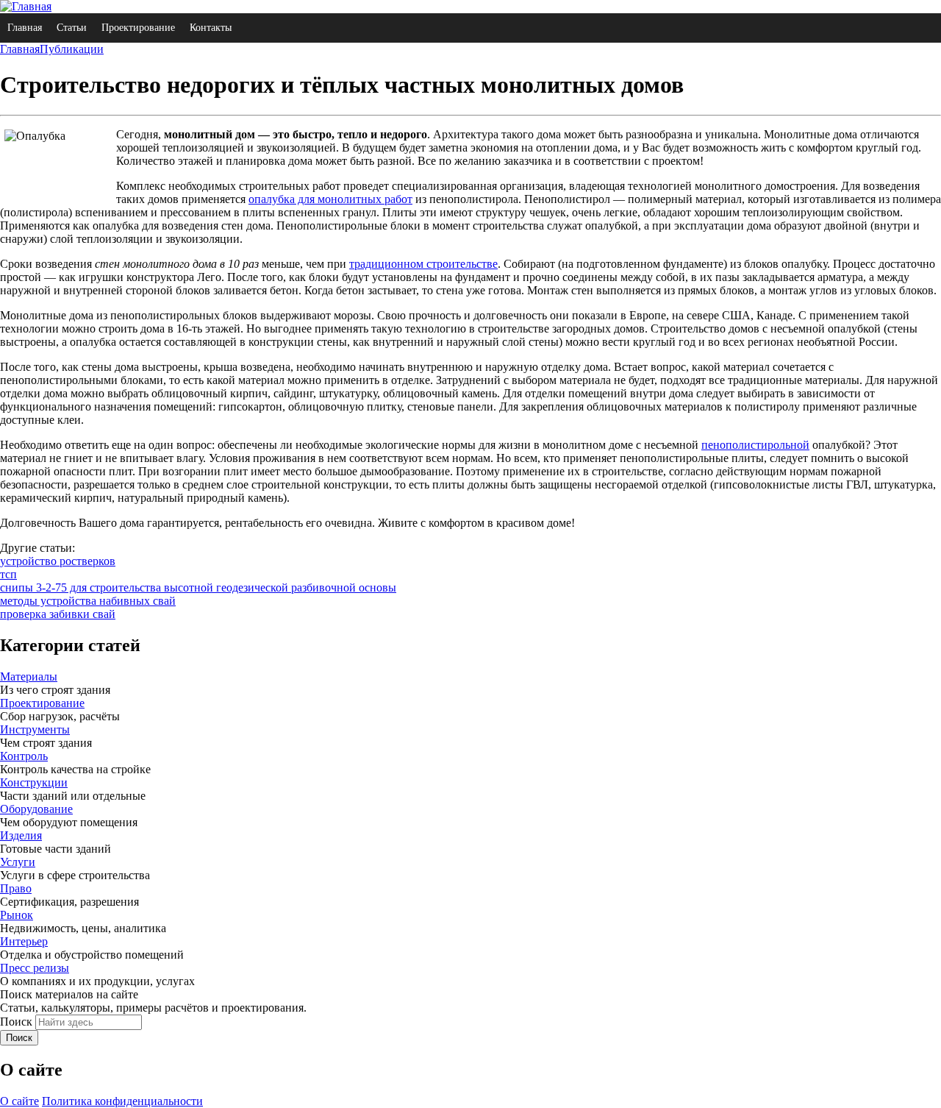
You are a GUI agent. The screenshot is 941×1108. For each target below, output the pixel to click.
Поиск (16, 1021)
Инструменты (35, 729)
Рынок (16, 915)
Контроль (24, 756)
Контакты (211, 27)
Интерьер (24, 941)
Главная (24, 27)
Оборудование (36, 809)
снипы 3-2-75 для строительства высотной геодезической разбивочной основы (198, 587)
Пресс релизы (34, 968)
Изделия (21, 835)
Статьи (72, 27)
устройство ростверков (57, 561)
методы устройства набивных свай (88, 600)
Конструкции (34, 782)
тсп (8, 574)
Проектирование (138, 27)
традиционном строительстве (423, 264)
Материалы (28, 676)
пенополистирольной (755, 444)
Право (16, 888)
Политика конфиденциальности (122, 1101)
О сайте (19, 1101)
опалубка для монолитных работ (330, 199)
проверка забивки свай (57, 614)
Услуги (17, 862)
